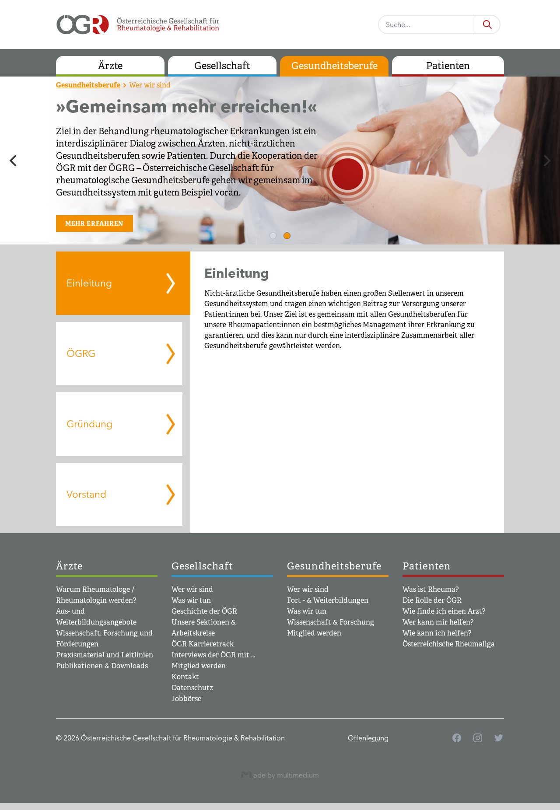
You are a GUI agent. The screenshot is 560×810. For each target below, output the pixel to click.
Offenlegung (368, 737)
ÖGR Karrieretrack (203, 644)
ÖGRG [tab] (80, 353)
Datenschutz (192, 687)
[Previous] (14, 160)
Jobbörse (186, 698)
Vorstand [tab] (86, 494)
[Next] (546, 160)
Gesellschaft (222, 65)
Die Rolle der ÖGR (432, 600)
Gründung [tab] (89, 424)
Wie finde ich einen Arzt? (444, 611)
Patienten (448, 65)
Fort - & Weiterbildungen (327, 600)
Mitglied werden (199, 665)
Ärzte (110, 65)
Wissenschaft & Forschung (330, 622)
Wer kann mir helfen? (438, 622)
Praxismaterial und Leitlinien (104, 655)
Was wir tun (191, 600)
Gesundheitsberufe (334, 65)
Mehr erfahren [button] (94, 223)
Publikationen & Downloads (102, 665)
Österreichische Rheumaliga (448, 644)
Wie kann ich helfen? (437, 633)
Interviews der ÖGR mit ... (213, 655)
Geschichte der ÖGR (204, 611)
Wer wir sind (150, 85)
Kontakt (185, 676)
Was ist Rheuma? (430, 589)
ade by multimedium (285, 775)
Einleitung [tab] (89, 283)
